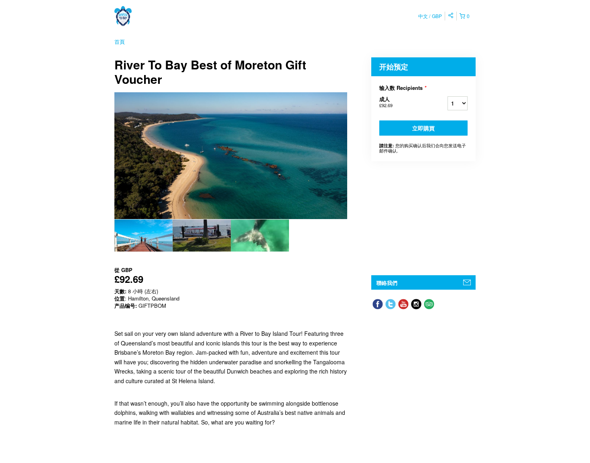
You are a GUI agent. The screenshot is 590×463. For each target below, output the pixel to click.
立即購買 (423, 128)
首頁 (119, 41)
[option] (143, 235)
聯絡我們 (386, 282)
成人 (386, 101)
